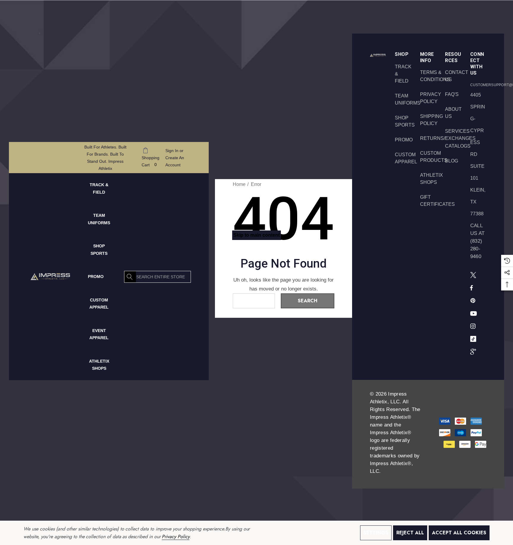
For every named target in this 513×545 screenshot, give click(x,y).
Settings (375, 532)
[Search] (130, 277)
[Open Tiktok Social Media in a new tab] (474, 338)
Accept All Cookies (459, 532)
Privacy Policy (175, 536)
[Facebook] (471, 287)
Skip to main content (256, 235)
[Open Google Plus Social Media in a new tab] (474, 351)
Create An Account (174, 161)
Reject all (410, 532)
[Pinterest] (473, 300)
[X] (474, 275)
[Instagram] (473, 326)
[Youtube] (474, 313)
